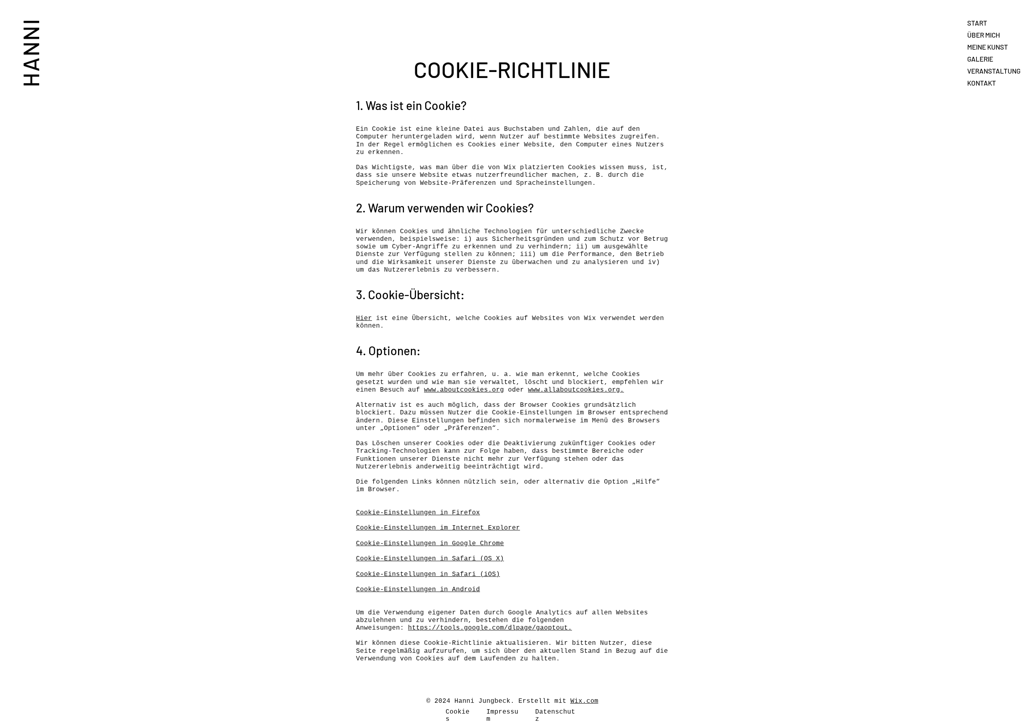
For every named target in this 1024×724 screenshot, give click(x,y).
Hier (364, 318)
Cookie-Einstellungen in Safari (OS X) (430, 558)
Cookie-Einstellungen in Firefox (418, 512)
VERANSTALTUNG (993, 71)
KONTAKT (981, 83)
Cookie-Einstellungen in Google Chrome (430, 543)
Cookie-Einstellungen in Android (418, 589)
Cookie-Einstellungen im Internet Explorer (438, 528)
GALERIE (980, 59)
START (977, 23)
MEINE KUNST (987, 47)
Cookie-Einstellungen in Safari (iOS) (428, 574)
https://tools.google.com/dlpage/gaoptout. (490, 628)
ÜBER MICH (983, 35)
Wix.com (584, 701)
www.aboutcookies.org (464, 390)
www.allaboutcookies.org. (576, 390)
